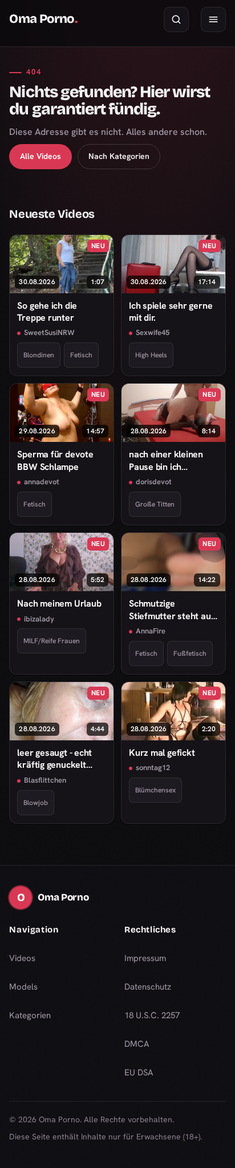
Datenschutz (147, 986)
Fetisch (81, 355)
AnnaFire (150, 631)
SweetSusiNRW (49, 332)
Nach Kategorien (118, 156)
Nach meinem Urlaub (59, 603)
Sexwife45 (152, 332)
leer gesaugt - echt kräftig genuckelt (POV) (54, 759)
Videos (22, 958)
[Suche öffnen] (176, 19)
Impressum (145, 958)
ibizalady (39, 619)
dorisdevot (154, 482)
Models (23, 986)
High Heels (151, 355)
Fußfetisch (189, 653)
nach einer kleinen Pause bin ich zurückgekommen (166, 460)
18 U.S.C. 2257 (152, 1015)
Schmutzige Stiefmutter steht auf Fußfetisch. (171, 609)
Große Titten (155, 504)
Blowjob (35, 802)
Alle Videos (40, 156)
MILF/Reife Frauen (51, 640)
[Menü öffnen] (213, 19)
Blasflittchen (45, 780)
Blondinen (38, 355)
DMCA (136, 1044)
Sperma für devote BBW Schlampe (55, 460)
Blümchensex (155, 790)
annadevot (41, 482)
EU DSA (138, 1072)
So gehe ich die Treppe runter (47, 312)
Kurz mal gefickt (162, 753)
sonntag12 (153, 767)
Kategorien (30, 1015)
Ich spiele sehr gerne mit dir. (170, 312)
